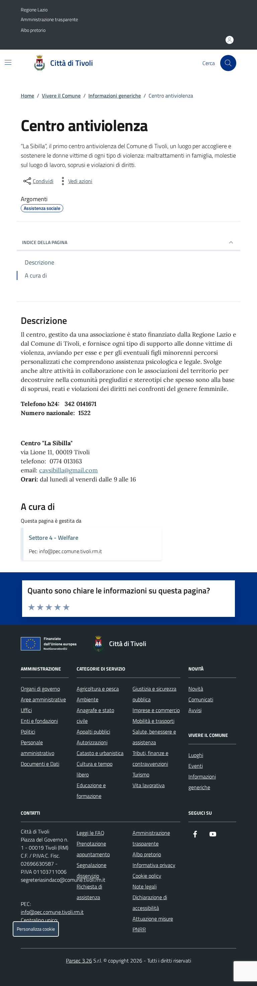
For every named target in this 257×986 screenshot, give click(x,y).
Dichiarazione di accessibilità (150, 902)
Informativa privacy (154, 865)
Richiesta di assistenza (89, 891)
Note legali (145, 886)
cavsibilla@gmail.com (68, 470)
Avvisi (194, 710)
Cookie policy (147, 876)
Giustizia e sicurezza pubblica (154, 694)
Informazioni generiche (114, 96)
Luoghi (195, 755)
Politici (28, 732)
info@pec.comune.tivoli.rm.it (52, 912)
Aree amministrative (43, 699)
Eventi (195, 766)
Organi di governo (40, 689)
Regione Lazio (34, 9)
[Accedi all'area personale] (229, 40)
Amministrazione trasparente (49, 19)
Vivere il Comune (61, 96)
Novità (195, 689)
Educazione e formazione (91, 790)
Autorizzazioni (92, 742)
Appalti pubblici (93, 732)
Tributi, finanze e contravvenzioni (150, 758)
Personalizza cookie (36, 929)
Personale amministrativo (37, 747)
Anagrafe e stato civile (95, 715)
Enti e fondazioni (39, 721)
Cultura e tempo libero (94, 769)
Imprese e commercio (156, 710)
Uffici (26, 710)
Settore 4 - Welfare (53, 537)
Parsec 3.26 (79, 960)
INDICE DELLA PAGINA (44, 242)
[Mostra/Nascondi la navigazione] (8, 62)
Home (27, 96)
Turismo (141, 774)
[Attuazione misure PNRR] (50, 645)
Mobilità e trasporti (153, 721)
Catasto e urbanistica (100, 753)
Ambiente (87, 699)
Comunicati (200, 699)
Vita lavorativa (149, 785)
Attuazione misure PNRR (153, 924)
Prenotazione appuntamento (93, 848)
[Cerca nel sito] (228, 63)
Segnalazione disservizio (91, 870)
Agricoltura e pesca (98, 689)
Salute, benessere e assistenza (154, 737)
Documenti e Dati (40, 764)
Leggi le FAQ (90, 833)
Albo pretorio (33, 30)
